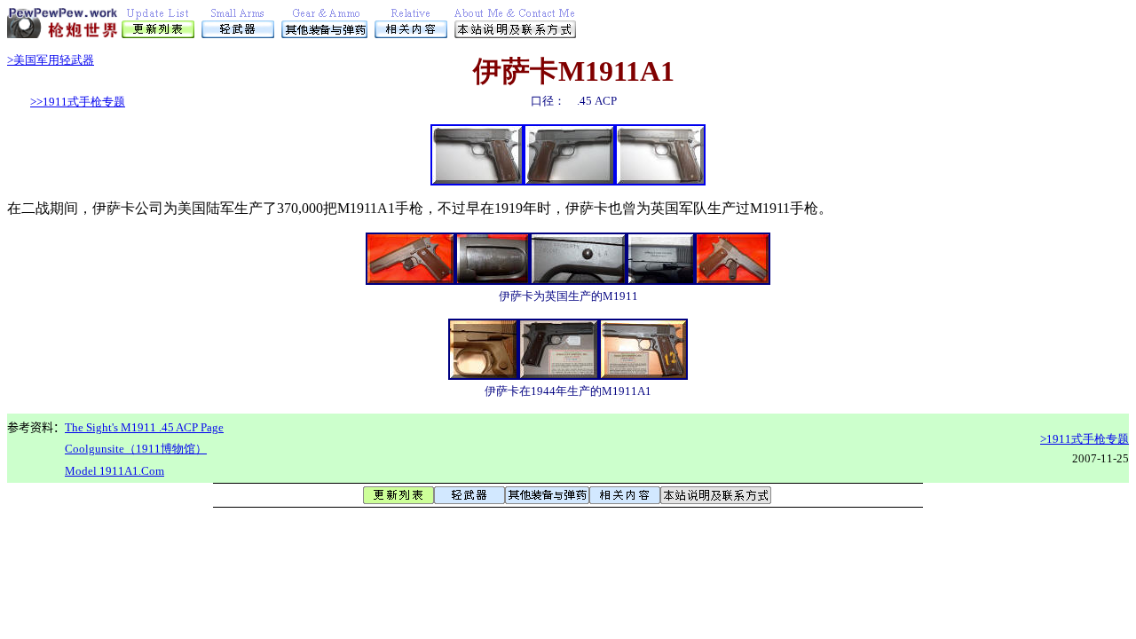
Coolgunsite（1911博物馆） (136, 448)
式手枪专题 (77, 101)
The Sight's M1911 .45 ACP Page (144, 427)
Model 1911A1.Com (114, 470)
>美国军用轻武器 (50, 60)
